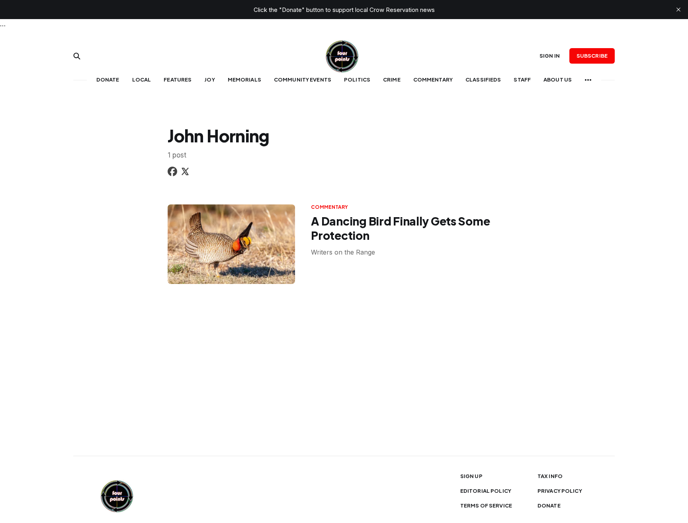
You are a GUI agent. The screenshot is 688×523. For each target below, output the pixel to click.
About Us (557, 79)
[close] (678, 9)
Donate (107, 79)
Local (141, 79)
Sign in (549, 55)
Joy (209, 79)
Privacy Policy (560, 491)
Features (178, 79)
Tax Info (550, 476)
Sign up (471, 476)
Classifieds (483, 79)
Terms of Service (486, 505)
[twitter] (185, 173)
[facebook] (172, 173)
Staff (522, 79)
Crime (392, 79)
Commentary (433, 79)
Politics (357, 79)
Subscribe (592, 55)
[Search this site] (77, 56)
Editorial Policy (485, 491)
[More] (588, 80)
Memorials (244, 79)
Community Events (302, 79)
